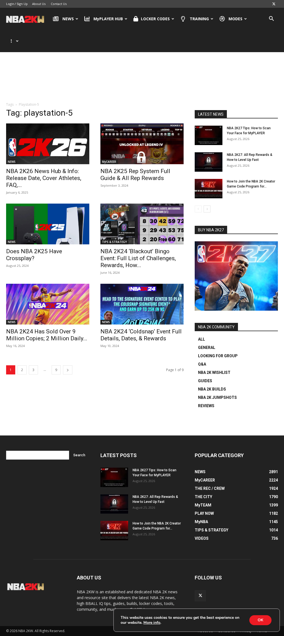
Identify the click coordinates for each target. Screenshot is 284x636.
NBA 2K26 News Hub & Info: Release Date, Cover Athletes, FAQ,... (43, 178)
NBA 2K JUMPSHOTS (217, 397)
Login (10, 4)
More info (151, 622)
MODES (235, 18)
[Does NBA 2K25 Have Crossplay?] (47, 224)
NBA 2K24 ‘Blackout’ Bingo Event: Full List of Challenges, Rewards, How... (138, 258)
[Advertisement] (142, 74)
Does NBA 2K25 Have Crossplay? (34, 255)
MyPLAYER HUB (108, 18)
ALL (201, 339)
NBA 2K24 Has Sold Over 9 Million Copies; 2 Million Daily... (46, 335)
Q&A (202, 364)
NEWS (68, 18)
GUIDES (205, 381)
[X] (274, 4)
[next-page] (67, 369)
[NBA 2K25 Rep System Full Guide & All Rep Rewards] (142, 143)
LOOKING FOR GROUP (218, 356)
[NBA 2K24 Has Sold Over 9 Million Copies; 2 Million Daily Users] (47, 304)
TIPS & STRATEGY (114, 242)
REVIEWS (206, 406)
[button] (271, 19)
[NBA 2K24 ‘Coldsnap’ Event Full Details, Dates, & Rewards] (142, 304)
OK (260, 620)
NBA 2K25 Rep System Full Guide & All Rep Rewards (135, 174)
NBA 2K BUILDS (212, 389)
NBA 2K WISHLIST (214, 372)
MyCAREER (109, 162)
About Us (38, 4)
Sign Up (22, 4)
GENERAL (206, 347)
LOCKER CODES (155, 18)
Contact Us (59, 4)
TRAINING (199, 18)
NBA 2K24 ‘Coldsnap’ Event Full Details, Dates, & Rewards (141, 335)
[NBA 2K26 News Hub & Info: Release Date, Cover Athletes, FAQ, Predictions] (47, 143)
